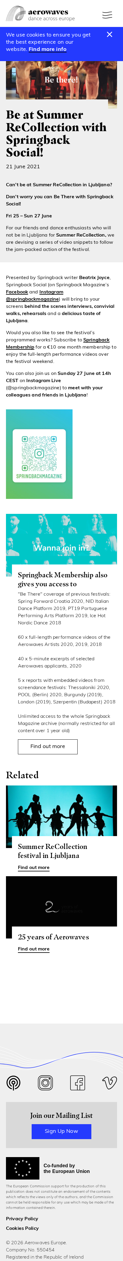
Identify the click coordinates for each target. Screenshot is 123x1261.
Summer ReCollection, (81, 235)
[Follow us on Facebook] (77, 1084)
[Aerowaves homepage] (40, 14)
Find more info (48, 49)
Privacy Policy (22, 1219)
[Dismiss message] (109, 35)
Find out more (47, 747)
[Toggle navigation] (108, 15)
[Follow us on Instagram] (45, 1084)
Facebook (17, 292)
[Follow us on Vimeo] (109, 1084)
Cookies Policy (22, 1228)
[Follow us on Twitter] (13, 1087)
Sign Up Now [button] (61, 1131)
